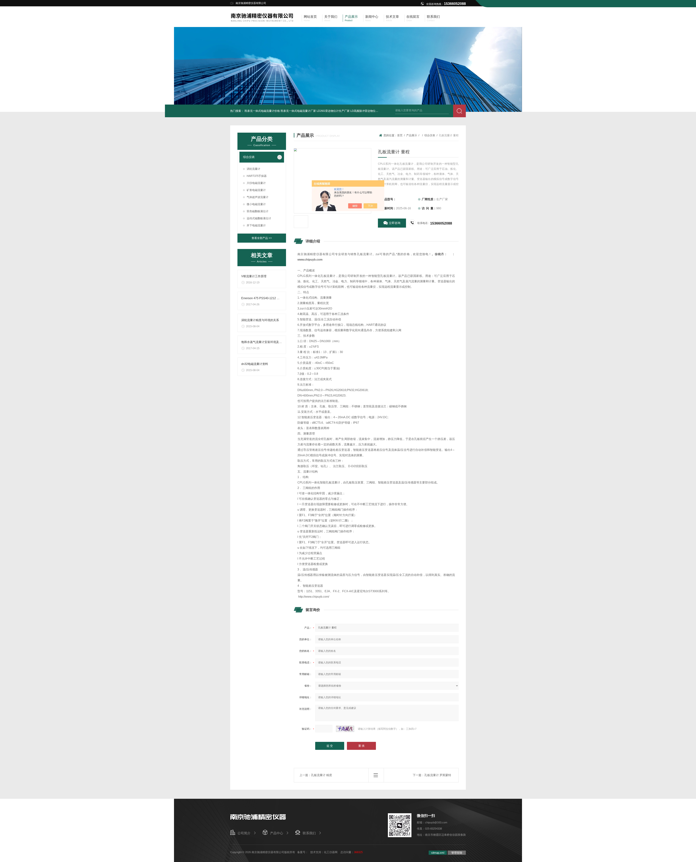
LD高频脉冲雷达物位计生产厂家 (369, 110)
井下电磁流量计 (256, 225)
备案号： (302, 852)
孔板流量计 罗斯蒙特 (437, 775)
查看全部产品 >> (262, 238)
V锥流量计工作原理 (253, 276)
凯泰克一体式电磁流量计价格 (262, 110)
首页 (400, 135)
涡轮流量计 (253, 168)
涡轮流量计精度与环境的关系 (260, 320)
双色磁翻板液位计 (257, 211)
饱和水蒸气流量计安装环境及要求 (263, 342)
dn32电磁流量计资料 (254, 363)
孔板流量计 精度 (321, 775)
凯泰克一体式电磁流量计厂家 (298, 110)
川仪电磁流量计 (256, 182)
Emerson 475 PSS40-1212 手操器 (263, 298)
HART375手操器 (257, 175)
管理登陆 (456, 852)
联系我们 (309, 833)
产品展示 (411, 135)
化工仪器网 (330, 852)
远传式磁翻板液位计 (259, 218)
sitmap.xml (437, 852)
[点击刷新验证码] (345, 729)
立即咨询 (394, 223)
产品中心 (276, 833)
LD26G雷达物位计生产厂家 (333, 110)
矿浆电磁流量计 (256, 190)
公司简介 (243, 833)
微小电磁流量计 (256, 204)
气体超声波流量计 (257, 197)
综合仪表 (249, 157)
